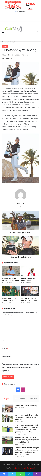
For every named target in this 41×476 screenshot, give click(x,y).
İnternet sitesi (6, 356)
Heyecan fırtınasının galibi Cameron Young (10, 279)
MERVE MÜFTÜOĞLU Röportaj (26, 406)
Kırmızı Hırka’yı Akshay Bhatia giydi (29, 279)
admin (6, 55)
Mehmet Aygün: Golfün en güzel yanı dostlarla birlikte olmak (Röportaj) (27, 417)
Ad (3, 340)
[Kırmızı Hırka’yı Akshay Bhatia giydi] (30, 271)
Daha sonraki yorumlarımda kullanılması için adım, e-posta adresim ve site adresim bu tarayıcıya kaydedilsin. (20, 367)
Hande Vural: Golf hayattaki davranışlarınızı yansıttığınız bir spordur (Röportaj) (27, 440)
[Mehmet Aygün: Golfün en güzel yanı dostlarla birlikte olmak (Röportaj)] (7, 418)
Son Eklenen (20, 399)
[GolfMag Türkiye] (13, 32)
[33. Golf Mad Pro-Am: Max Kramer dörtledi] (30, 291)
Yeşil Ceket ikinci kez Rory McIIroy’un (9, 299)
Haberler (13, 42)
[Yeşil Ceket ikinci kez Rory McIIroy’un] (11, 291)
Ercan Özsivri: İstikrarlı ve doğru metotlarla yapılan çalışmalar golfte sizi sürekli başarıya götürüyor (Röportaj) (27, 451)
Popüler (7, 399)
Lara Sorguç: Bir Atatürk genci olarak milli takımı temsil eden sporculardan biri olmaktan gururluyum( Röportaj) (26, 428)
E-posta (5, 348)
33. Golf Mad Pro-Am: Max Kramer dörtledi (29, 299)
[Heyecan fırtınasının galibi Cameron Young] (11, 271)
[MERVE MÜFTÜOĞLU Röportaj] (7, 408)
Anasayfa (6, 42)
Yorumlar (33, 399)
